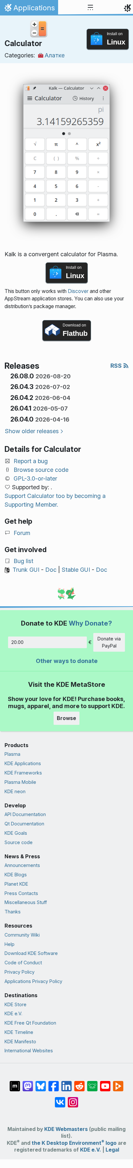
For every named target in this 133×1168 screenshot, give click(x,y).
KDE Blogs (16, 874)
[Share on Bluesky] (41, 1083)
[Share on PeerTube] (118, 1083)
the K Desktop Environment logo (74, 1143)
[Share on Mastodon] (28, 1083)
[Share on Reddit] (79, 1083)
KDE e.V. (13, 1013)
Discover (78, 291)
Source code (19, 842)
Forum (22, 533)
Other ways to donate (66, 660)
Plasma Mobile (20, 782)
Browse (66, 718)
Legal (112, 1150)
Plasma (12, 754)
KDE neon (15, 791)
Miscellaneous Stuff (26, 902)
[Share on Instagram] (73, 1099)
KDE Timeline (19, 1032)
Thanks (13, 911)
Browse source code (41, 469)
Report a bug (31, 461)
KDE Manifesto (20, 1041)
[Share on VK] (60, 1099)
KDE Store (15, 1004)
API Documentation (25, 814)
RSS (116, 365)
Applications (29, 9)
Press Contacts (21, 893)
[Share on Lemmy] (92, 1083)
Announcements (22, 865)
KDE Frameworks (23, 772)
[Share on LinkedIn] (66, 1083)
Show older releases (32, 431)
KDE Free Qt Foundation (30, 1023)
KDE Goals (16, 833)
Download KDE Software (31, 953)
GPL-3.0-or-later (35, 478)
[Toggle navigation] (90, 7)
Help (10, 944)
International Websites (29, 1050)
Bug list (23, 561)
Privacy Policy (20, 972)
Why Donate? (90, 623)
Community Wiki (22, 935)
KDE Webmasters (66, 1129)
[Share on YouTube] (105, 1083)
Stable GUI (76, 569)
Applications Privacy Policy (33, 981)
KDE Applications (23, 763)
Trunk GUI (26, 569)
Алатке (55, 55)
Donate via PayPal (109, 642)
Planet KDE (16, 884)
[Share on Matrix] (15, 1083)
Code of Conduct (23, 962)
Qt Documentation (24, 823)
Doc (50, 569)
